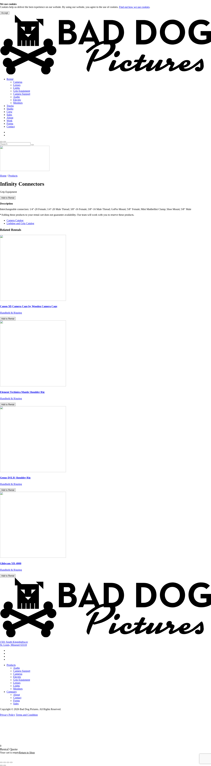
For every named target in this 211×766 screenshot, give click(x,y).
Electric (17, 99)
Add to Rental (7, 198)
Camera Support (21, 94)
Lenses (16, 85)
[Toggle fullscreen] (4, 762)
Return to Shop (27, 752)
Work (9, 120)
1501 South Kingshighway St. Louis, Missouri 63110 (14, 643)
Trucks (10, 105)
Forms (10, 123)
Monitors (18, 102)
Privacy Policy (7, 714)
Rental (10, 79)
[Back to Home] (105, 636)
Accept (4, 13)
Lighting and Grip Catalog (20, 223)
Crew (9, 111)
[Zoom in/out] (1, 762)
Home (3, 175)
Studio (10, 108)
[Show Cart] (1, 141)
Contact (11, 126)
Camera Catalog (15, 220)
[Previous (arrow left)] (1, 765)
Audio (16, 96)
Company (12, 691)
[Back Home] (105, 73)
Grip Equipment (21, 91)
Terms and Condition (27, 714)
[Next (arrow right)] (4, 765)
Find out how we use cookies (134, 7)
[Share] (8, 762)
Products (12, 175)
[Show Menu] (4, 141)
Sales (9, 114)
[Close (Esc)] (11, 762)
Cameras (17, 82)
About (10, 117)
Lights (16, 88)
